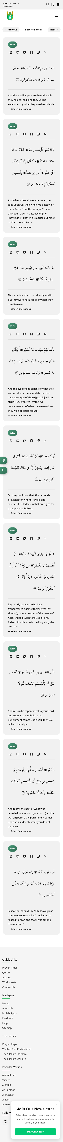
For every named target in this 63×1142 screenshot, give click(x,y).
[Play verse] (11, 52)
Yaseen (6, 1080)
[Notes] (25, 52)
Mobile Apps (9, 1013)
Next (52, 29)
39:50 (12, 244)
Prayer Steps (9, 1044)
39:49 (12, 126)
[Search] (48, 5)
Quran (6, 972)
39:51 (12, 326)
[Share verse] (45, 52)
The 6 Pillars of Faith (14, 1059)
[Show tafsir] (18, 52)
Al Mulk (6, 1085)
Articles (6, 977)
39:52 (12, 432)
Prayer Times (9, 967)
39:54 (12, 648)
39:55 (12, 746)
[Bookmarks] (53, 5)
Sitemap (7, 1028)
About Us (7, 1008)
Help (5, 1023)
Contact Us (8, 987)
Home (5, 1003)
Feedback (7, 1018)
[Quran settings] (3, 460)
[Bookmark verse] (31, 52)
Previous (12, 29)
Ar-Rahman (8, 1089)
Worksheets (9, 982)
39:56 (12, 848)
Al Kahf (6, 1099)
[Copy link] (38, 52)
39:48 (12, 44)
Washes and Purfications (16, 1049)
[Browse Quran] (3, 470)
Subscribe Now (35, 1131)
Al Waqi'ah (8, 1094)
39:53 (12, 530)
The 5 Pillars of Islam (14, 1054)
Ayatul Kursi (9, 1075)
